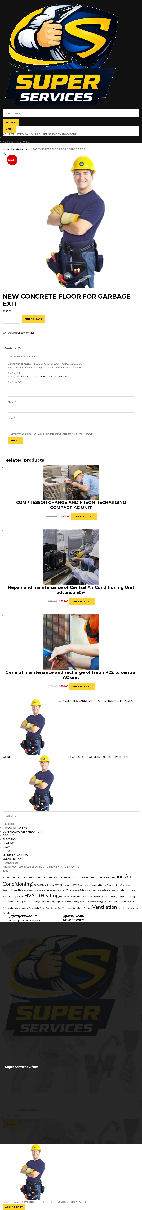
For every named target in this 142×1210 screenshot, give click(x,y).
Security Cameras (111, 901)
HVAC (6, 847)
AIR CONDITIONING (15, 827)
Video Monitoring (125, 908)
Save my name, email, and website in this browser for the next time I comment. (53, 433)
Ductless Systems (10, 890)
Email (11, 417)
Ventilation (104, 907)
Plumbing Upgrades (55, 901)
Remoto (82, 901)
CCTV (36, 885)
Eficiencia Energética (27, 890)
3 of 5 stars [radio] (39, 376)
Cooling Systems (114, 885)
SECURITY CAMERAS (15, 854)
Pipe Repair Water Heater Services (92, 896)
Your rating (15, 372)
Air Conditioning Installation (29, 877)
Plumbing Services (39, 901)
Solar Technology (65, 908)
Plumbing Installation (117, 896)
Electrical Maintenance (47, 890)
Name (12, 401)
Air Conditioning (9, 877)
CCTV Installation (46, 885)
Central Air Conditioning (95, 885)
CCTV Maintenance (63, 885)
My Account (9, 1105)
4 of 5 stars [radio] (52, 376)
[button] (4, 153)
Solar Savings (51, 908)
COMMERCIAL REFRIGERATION (22, 831)
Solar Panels (29, 908)
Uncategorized (19, 149)
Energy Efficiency (89, 890)
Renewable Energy (94, 901)
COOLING (9, 835)
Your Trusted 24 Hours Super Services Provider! (39, 134)
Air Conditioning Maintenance (54, 877)
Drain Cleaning (127, 885)
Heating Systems (16, 896)
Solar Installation (16, 908)
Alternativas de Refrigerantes (102, 877)
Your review (15, 381)
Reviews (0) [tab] (13, 348)
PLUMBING (9, 850)
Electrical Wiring (65, 890)
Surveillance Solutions (82, 908)
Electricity (77, 890)
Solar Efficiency (125, 901)
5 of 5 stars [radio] (65, 376)
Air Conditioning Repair (78, 877)
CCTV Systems (79, 885)
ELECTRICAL (10, 839)
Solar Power (40, 908)
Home (6, 149)
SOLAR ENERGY (12, 858)
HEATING (8, 843)
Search (11, 122)
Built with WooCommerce (31, 1101)
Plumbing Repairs (22, 901)
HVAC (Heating (41, 895)
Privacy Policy (10, 1101)
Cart (6, 1129)
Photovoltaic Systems (68, 896)
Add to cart (33, 318)
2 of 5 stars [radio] (27, 376)
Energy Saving (104, 890)
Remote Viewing (72, 901)
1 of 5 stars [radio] (14, 376)
